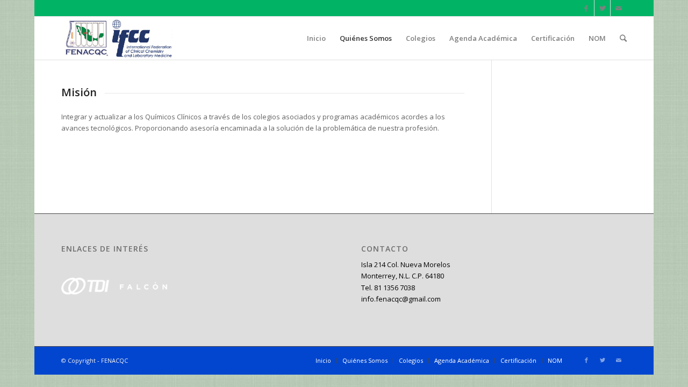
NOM (555, 360)
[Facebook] (586, 8)
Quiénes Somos (365, 360)
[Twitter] (602, 8)
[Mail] (619, 8)
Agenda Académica (461, 360)
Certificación (518, 360)
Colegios (411, 360)
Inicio (323, 360)
